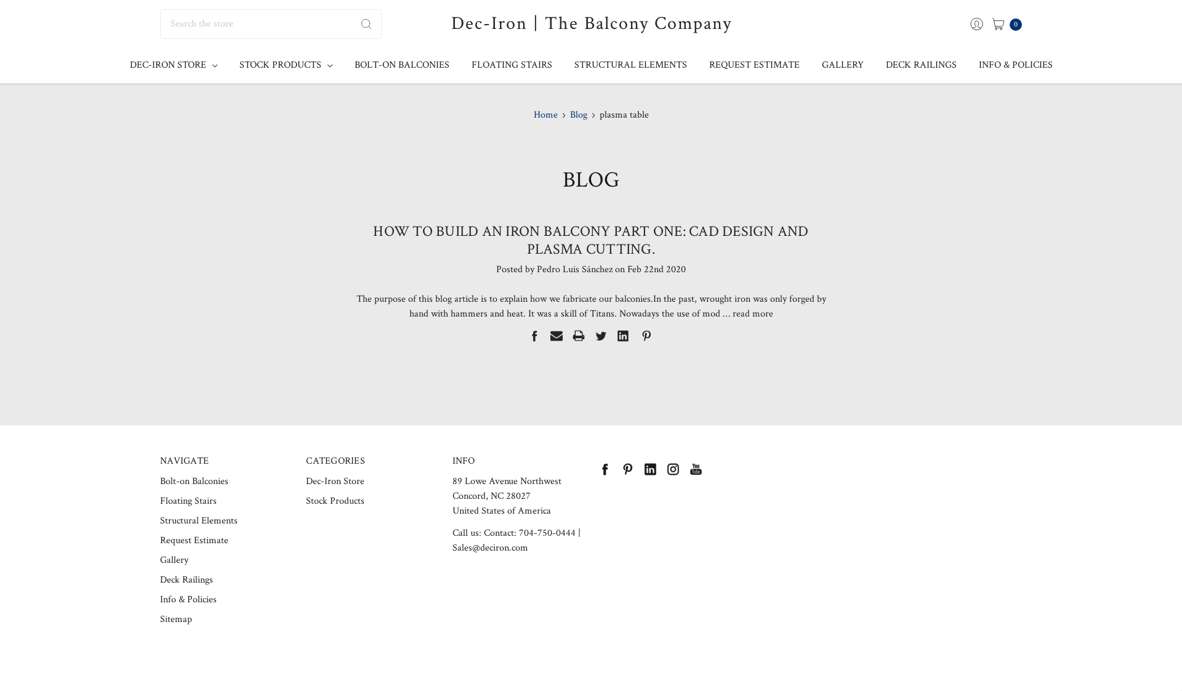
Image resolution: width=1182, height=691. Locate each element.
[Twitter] (601, 335)
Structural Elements (630, 65)
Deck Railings (921, 65)
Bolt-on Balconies (402, 65)
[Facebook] (534, 335)
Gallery (843, 65)
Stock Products (281, 65)
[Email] (556, 335)
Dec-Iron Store (169, 65)
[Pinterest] (646, 335)
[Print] (579, 335)
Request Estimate (754, 65)
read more (753, 313)
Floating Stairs (512, 65)
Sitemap (176, 619)
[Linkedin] (623, 335)
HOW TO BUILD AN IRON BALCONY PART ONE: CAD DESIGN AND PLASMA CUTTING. (590, 240)
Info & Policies (1016, 65)
